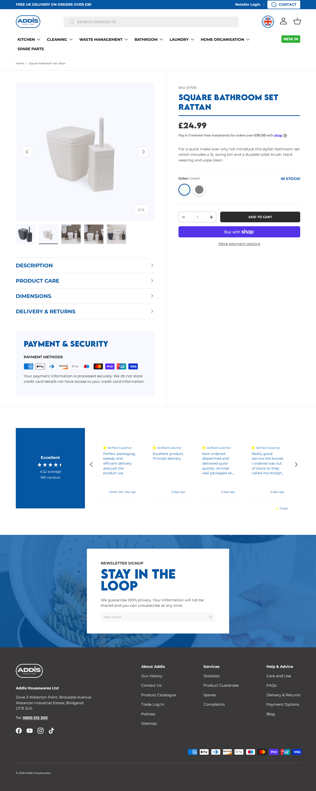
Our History (151, 676)
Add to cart (260, 217)
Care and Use (278, 676)
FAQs (271, 685)
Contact (287, 4)
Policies (148, 714)
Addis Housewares (38, 773)
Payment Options (282, 704)
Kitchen (26, 39)
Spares (209, 695)
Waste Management (100, 39)
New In (290, 39)
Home (20, 63)
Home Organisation (222, 39)
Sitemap (149, 723)
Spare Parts (31, 48)
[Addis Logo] (28, 21)
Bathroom (146, 39)
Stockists (211, 676)
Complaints (214, 704)
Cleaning (57, 39)
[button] (297, 21)
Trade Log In (152, 704)
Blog (270, 714)
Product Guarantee (221, 685)
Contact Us (151, 685)
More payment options (239, 243)
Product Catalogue (158, 695)
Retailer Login (247, 4)
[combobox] (151, 22)
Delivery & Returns (283, 695)
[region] (194, 464)
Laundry (179, 39)
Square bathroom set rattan (47, 63)
